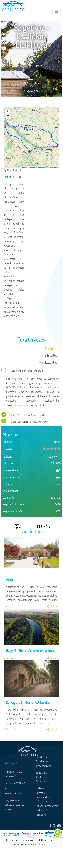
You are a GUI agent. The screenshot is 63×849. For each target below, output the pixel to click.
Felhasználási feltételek (43, 790)
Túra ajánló (41, 781)
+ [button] (8, 111)
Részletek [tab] (50, 348)
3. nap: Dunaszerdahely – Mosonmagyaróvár (29, 421)
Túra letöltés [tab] (48, 355)
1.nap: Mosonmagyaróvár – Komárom (26, 370)
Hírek (38, 777)
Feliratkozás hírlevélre (42, 812)
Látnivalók (41, 772)
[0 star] (44, 448)
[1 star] (48, 448)
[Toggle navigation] (56, 12)
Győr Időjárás (30, 525)
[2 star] (51, 448)
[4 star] (59, 448)
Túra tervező (42, 761)
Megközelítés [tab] (48, 362)
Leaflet (24, 167)
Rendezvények (43, 766)
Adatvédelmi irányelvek (43, 799)
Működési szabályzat (47, 806)
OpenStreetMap (43, 167)
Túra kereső (42, 757)
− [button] (8, 116)
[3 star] (55, 448)
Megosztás (54, 606)
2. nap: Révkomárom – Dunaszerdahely (27, 415)
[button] (4, 61)
